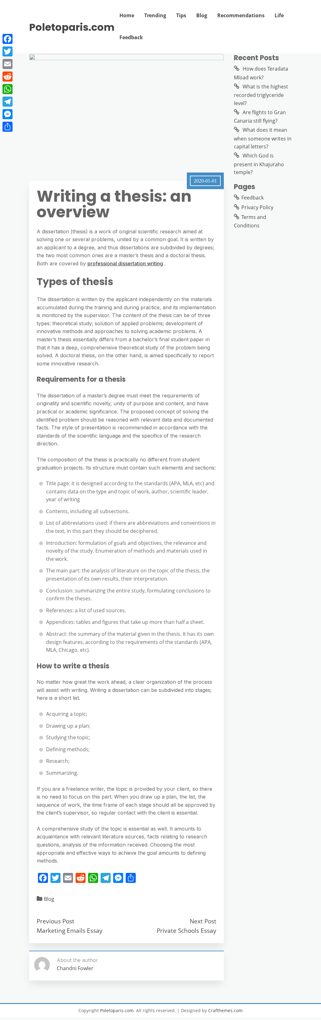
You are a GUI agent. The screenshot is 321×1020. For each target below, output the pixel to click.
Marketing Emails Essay (70, 930)
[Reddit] (7, 76)
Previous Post (55, 921)
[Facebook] (7, 39)
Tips (181, 15)
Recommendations (241, 15)
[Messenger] (7, 114)
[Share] (7, 126)
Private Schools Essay (186, 930)
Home (126, 15)
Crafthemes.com (225, 1010)
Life (279, 15)
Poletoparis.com (71, 27)
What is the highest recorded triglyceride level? (261, 95)
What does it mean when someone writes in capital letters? (263, 138)
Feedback (131, 37)
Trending (155, 15)
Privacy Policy (257, 207)
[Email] (7, 64)
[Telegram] (7, 101)
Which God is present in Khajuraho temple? (259, 164)
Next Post (203, 921)
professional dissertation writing (125, 263)
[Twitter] (7, 51)
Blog (201, 15)
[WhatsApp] (7, 89)
